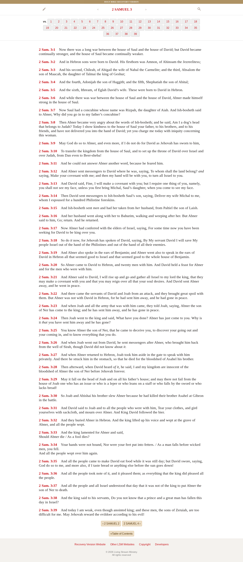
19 (47, 27)
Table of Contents (121, 533)
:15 (54, 208)
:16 (54, 216)
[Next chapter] (146, 9)
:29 (54, 379)
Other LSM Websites (122, 544)
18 (195, 21)
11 (130, 21)
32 (167, 27)
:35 (54, 461)
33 (177, 27)
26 (112, 27)
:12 (54, 171)
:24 (54, 318)
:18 (54, 240)
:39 (54, 510)
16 (177, 21)
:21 (54, 277)
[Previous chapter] (98, 9)
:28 (54, 367)
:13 (54, 183)
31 (158, 27)
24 (93, 27)
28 (130, 27)
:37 (54, 485)
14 (158, 21)
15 (167, 21)
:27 (54, 355)
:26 (54, 342)
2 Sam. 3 (45, 49)
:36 (54, 473)
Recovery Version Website (90, 544)
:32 (54, 420)
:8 (53, 122)
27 (121, 27)
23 (84, 27)
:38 (54, 498)
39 (135, 34)
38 (126, 34)
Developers (162, 544)
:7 (53, 110)
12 (140, 21)
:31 (54, 408)
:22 (54, 293)
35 (195, 27)
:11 (54, 163)
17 (186, 21)
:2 (53, 62)
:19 (54, 252)
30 (149, 27)
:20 (54, 265)
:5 (53, 90)
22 (75, 27)
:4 (53, 82)
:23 (54, 306)
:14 (54, 196)
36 (107, 34)
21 (65, 27)
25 (102, 27)
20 (56, 27)
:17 (54, 228)
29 (140, 27)
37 (116, 34)
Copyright (144, 544)
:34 (54, 444)
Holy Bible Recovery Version (121, 2)
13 (149, 21)
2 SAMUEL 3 (122, 9)
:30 (54, 396)
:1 (53, 49)
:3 (53, 70)
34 (186, 27)
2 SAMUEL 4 (132, 523)
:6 (53, 98)
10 (121, 21)
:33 (54, 432)
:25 (54, 330)
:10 (54, 151)
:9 (53, 143)
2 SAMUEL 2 (110, 523)
